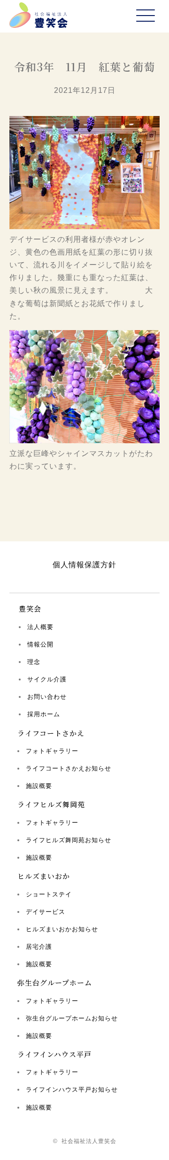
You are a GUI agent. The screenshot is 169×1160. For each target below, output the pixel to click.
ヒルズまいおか (43, 876)
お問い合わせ (47, 696)
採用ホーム (43, 714)
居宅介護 (39, 946)
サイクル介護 (47, 679)
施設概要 (39, 785)
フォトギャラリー (52, 750)
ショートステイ (49, 894)
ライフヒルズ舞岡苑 (51, 804)
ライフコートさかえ (50, 733)
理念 (33, 661)
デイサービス (45, 911)
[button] (145, 16)
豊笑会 (30, 608)
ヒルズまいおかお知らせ (62, 929)
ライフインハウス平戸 (54, 1054)
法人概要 (40, 626)
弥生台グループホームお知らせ (72, 1018)
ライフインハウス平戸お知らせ (72, 1089)
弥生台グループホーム (54, 982)
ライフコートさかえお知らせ (68, 768)
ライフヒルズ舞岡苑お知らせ (68, 840)
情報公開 (40, 644)
